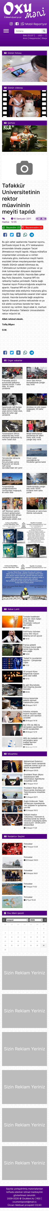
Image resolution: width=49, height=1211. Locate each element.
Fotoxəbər (28, 844)
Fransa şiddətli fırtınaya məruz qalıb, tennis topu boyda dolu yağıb (32, 648)
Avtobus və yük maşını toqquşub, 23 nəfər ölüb (36, 409)
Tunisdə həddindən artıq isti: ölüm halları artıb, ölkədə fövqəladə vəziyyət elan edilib (32, 621)
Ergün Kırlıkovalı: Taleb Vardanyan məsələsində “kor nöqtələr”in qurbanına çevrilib (35, 804)
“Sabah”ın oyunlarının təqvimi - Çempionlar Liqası (32, 660)
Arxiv (25, 38)
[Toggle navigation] (6, 30)
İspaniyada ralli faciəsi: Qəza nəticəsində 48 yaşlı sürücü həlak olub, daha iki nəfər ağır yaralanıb (12, 411)
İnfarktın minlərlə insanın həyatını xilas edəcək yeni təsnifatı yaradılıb (32, 715)
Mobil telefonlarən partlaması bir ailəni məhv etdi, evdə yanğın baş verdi (35, 436)
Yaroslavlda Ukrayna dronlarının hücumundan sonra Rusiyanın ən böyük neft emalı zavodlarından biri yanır (12, 463)
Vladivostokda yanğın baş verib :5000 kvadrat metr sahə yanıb (36, 489)
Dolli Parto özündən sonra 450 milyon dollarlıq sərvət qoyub (32, 634)
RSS (38, 1198)
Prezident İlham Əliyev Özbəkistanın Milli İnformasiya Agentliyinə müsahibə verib (34, 778)
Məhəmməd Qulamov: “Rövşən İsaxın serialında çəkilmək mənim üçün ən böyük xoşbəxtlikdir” (34, 764)
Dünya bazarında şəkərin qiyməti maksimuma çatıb (31, 700)
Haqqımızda (34, 38)
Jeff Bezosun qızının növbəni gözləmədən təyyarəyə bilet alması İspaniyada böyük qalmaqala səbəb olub (11, 515)
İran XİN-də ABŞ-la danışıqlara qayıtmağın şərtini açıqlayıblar (33, 727)
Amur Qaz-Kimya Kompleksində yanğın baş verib (36, 382)
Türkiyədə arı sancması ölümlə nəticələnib (37, 512)
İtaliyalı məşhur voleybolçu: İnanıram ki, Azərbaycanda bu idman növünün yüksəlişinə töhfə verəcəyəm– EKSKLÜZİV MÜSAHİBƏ (35, 820)
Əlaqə (44, 38)
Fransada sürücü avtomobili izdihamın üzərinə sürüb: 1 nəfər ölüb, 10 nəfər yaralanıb (11, 384)
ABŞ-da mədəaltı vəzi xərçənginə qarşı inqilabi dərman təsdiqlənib (32, 741)
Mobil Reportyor (35, 24)
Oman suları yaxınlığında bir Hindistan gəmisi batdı (36, 460)
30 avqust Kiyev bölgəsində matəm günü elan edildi (31, 674)
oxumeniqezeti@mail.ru (24, 1201)
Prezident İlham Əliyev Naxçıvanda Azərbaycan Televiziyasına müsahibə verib (34, 791)
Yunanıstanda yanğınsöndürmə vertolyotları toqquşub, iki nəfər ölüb (12, 489)
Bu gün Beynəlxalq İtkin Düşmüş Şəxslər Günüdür (32, 687)
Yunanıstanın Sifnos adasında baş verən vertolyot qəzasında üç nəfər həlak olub (12, 436)
